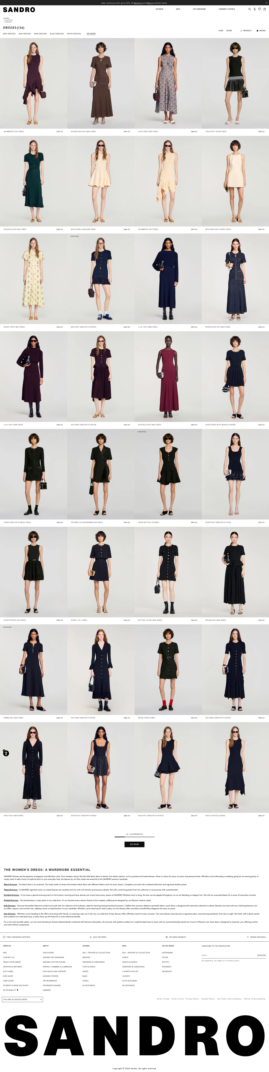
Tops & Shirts (89, 967)
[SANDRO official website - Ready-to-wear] (19, 9)
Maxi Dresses (40, 34)
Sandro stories (51, 976)
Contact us (8, 957)
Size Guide (8, 976)
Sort (221, 31)
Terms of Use (178, 999)
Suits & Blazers (129, 981)
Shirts (125, 957)
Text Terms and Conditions (229, 999)
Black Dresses (57, 34)
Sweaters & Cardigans (94, 962)
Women (6, 18)
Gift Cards (8, 971)
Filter (229, 31)
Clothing (9, 20)
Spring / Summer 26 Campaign (57, 967)
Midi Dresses (25, 34)
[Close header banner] (266, 3)
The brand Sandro (52, 985)
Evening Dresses (11, 895)
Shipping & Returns (12, 967)
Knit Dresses (10, 906)
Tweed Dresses (11, 890)
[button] (160, 11)
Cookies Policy (208, 999)
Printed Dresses (11, 900)
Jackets (126, 976)
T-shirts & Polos (130, 971)
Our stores (48, 953)
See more (91, 33)
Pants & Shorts (129, 962)
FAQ (5, 953)
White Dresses (74, 34)
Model (263, 31)
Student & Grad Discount (15, 985)
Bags (85, 976)
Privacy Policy (192, 999)
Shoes (86, 981)
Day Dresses (10, 914)
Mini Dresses (9, 34)
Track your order (12, 962)
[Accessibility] (6, 753)
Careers (47, 990)
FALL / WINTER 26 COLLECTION (96, 953)
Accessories (89, 985)
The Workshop (50, 981)
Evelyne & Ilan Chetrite (54, 971)
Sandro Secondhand (53, 957)
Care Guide (8, 981)
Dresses (86, 957)
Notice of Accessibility (255, 999)
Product (247, 31)
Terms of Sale (163, 999)
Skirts (85, 971)
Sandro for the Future (54, 962)
